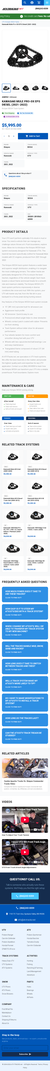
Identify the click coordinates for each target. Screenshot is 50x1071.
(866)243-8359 (41, 9)
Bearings (30, 990)
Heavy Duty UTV (8, 961)
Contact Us (6, 1016)
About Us (5, 1023)
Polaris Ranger (7, 935)
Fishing (30, 964)
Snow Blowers (7, 994)
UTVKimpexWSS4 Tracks (10, 22)
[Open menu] (47, 2)
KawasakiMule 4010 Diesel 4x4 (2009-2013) (37, 470)
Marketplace (6, 1013)
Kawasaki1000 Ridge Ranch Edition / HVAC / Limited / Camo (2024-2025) (11, 564)
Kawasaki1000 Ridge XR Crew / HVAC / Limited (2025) (36, 563)
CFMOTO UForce (8, 949)
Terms (40, 1064)
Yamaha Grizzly (33, 942)
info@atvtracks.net (27, 920)
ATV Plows (6, 990)
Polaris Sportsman (34, 935)
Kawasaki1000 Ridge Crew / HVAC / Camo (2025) (37, 529)
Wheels (30, 994)
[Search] (25, 2)
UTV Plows (6, 987)
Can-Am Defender (8, 938)
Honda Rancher (33, 938)
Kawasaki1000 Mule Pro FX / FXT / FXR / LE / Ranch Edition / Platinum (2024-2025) (13, 530)
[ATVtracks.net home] (13, 10)
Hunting (30, 961)
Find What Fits (7, 1009)
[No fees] (16, 16)
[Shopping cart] (39, 2)
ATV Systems (7, 968)
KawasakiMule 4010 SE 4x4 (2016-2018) (36, 499)
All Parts (30, 997)
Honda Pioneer (7, 945)
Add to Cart (34, 136)
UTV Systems (7, 964)
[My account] (32, 2)
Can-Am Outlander (34, 945)
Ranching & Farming (34, 968)
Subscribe (23, 1054)
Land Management (34, 971)
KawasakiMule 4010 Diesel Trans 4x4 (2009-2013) (13, 499)
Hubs (29, 987)
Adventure (31, 975)
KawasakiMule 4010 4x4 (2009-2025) (12, 470)
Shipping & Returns (9, 1020)
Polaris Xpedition (8, 942)
